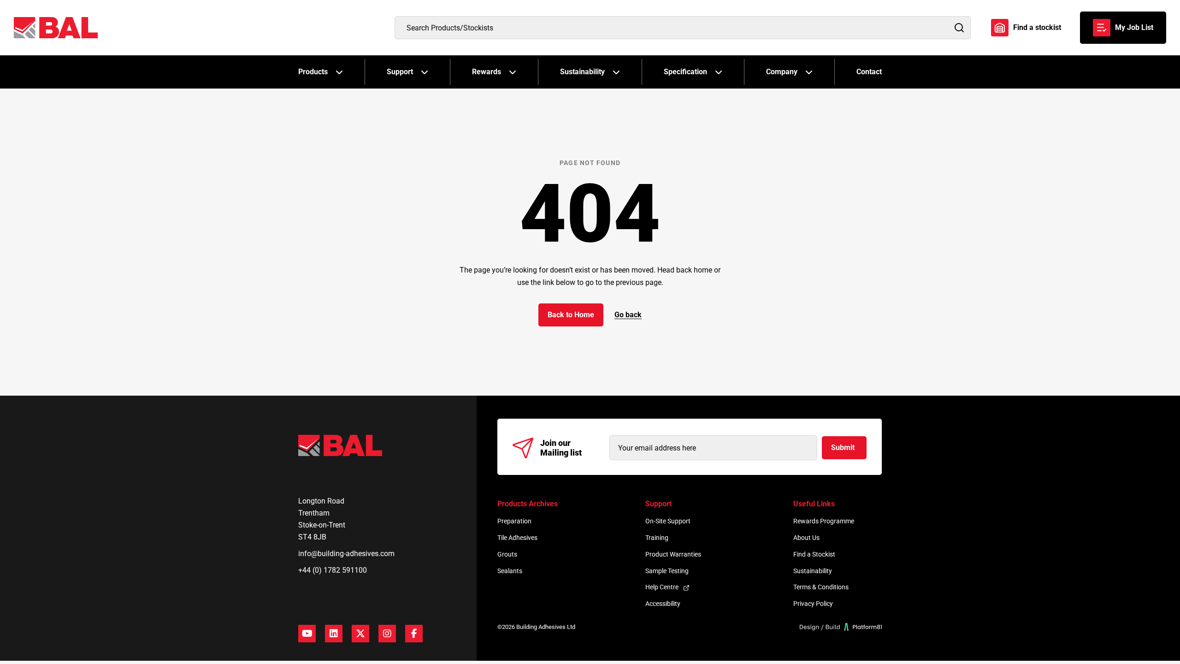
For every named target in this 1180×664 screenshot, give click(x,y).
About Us (806, 537)
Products (313, 71)
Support (400, 71)
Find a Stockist (814, 554)
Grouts (507, 554)
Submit (843, 447)
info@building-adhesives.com (346, 553)
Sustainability (582, 71)
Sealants (509, 571)
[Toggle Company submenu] (809, 72)
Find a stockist (1037, 27)
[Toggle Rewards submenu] (512, 72)
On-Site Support (667, 521)
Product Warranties (673, 554)
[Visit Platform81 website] (841, 627)
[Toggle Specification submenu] (718, 72)
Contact (869, 71)
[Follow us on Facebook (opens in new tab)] (414, 633)
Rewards (486, 71)
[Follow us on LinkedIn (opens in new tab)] (333, 633)
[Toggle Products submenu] (339, 72)
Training (656, 537)
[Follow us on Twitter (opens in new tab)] (360, 633)
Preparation (514, 521)
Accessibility (662, 603)
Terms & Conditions (821, 587)
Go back (628, 314)
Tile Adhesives (517, 537)
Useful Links (814, 503)
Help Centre (661, 587)
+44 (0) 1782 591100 (332, 570)
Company (781, 71)
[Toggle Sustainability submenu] (616, 72)
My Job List (1134, 27)
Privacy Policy (813, 603)
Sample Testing (667, 571)
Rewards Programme (823, 521)
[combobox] (683, 27)
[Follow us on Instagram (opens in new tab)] (387, 633)
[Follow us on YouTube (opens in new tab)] (307, 633)
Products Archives (527, 503)
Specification (685, 71)
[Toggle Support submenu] (424, 72)
